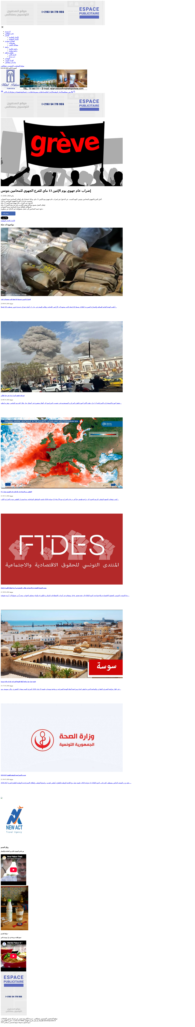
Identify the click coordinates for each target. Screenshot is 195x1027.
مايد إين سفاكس (10, 62)
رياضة (7, 47)
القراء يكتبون (9, 60)
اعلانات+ (30, 92)
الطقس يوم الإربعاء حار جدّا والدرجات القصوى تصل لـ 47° (16, 492)
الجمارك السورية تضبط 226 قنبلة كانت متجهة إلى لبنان (16, 299)
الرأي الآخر (12, 55)
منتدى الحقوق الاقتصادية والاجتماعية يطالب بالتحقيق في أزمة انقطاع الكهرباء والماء (24, 588)
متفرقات (12, 43)
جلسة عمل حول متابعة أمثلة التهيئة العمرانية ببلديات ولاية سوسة (18, 681)
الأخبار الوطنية (13, 39)
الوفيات (7, 58)
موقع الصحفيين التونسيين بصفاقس (12, 66)
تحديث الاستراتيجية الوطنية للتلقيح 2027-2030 (13, 775)
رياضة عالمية (13, 49)
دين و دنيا (12, 56)
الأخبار (7, 35)
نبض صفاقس (9, 33)
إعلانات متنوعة (38, 92)
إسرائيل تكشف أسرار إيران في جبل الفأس (12, 395)
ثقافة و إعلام (9, 53)
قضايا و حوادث (10, 41)
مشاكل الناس (13, 45)
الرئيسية (7, 31)
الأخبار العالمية (14, 37)
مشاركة (6, 213)
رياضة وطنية (13, 51)
